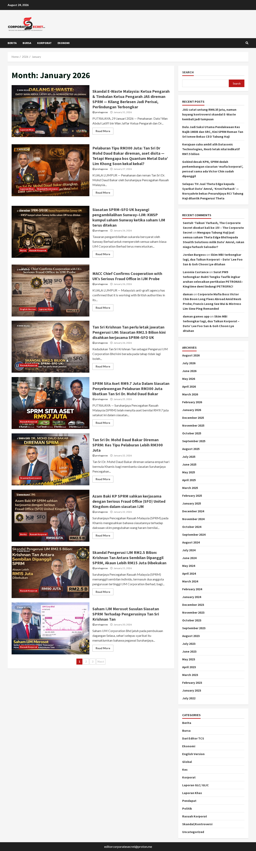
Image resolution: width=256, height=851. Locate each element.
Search (188, 72)
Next (100, 661)
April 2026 (189, 386)
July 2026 (188, 363)
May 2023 (188, 659)
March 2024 (190, 581)
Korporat (44, 43)
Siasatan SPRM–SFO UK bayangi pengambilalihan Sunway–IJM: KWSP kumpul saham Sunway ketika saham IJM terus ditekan (50, 232)
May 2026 (188, 379)
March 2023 (190, 675)
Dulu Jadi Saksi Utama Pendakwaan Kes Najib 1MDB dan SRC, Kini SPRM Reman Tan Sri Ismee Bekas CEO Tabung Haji (212, 131)
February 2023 (192, 683)
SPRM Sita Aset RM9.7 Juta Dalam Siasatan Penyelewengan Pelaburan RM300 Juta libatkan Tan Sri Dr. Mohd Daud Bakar (50, 403)
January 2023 (191, 690)
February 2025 (192, 496)
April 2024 (189, 573)
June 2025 (189, 464)
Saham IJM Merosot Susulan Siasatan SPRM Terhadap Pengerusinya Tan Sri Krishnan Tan (50, 628)
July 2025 (188, 457)
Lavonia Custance (196, 272)
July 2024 (188, 550)
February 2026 (192, 402)
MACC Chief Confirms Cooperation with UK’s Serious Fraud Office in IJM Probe (50, 291)
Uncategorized (193, 832)
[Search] (247, 43)
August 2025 (191, 449)
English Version (28, 309)
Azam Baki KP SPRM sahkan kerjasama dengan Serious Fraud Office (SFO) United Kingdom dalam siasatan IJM (50, 516)
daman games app (196, 316)
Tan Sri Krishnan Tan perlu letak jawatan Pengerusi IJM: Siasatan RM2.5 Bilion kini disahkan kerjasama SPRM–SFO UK (50, 347)
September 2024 (193, 534)
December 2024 (193, 511)
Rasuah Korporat (37, 250)
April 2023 (189, 667)
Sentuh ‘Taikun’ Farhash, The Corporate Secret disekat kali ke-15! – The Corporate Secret (213, 227)
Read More (103, 131)
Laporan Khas (27, 129)
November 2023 (193, 612)
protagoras (101, 112)
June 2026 (189, 371)
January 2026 (191, 410)
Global (187, 762)
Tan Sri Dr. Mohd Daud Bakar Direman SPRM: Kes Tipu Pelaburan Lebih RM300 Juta (50, 459)
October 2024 (191, 527)
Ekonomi (64, 43)
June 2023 (189, 651)
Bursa (27, 43)
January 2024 (191, 597)
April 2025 (189, 480)
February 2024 (192, 589)
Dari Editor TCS (193, 738)
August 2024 (191, 542)
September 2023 (193, 628)
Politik (187, 808)
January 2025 (191, 503)
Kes (185, 769)
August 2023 (191, 636)
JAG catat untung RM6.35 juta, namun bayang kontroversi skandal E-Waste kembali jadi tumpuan (209, 114)
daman (188, 294)
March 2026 (190, 394)
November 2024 (193, 519)
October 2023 (191, 620)
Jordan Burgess (194, 255)
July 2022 (188, 698)
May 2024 (188, 566)
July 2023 (188, 644)
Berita (12, 43)
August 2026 (191, 355)
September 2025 (193, 441)
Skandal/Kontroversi (47, 189)
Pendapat (189, 801)
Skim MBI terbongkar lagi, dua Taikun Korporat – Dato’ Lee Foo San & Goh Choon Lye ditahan (213, 259)
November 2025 (193, 425)
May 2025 (188, 472)
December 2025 (193, 418)
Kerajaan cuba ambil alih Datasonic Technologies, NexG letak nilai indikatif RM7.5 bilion (211, 149)
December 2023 (193, 605)
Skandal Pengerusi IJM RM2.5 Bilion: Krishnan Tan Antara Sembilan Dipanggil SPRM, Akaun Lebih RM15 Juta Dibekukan (50, 572)
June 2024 (189, 558)
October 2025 (191, 433)
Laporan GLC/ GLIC (195, 785)
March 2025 (190, 488)
